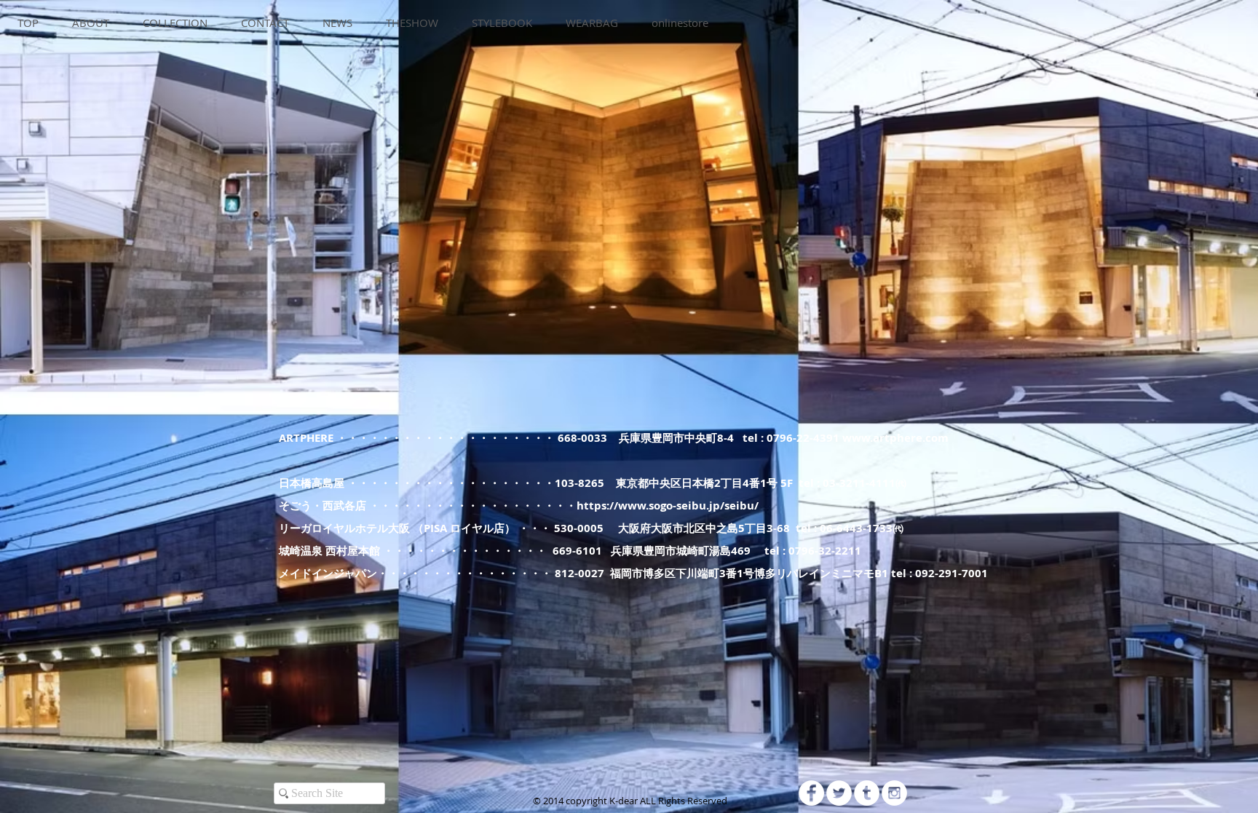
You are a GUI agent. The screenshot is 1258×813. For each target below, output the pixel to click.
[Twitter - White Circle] (839, 793)
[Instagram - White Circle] (894, 793)
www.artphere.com (895, 437)
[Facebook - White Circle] (811, 793)
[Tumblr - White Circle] (866, 793)
